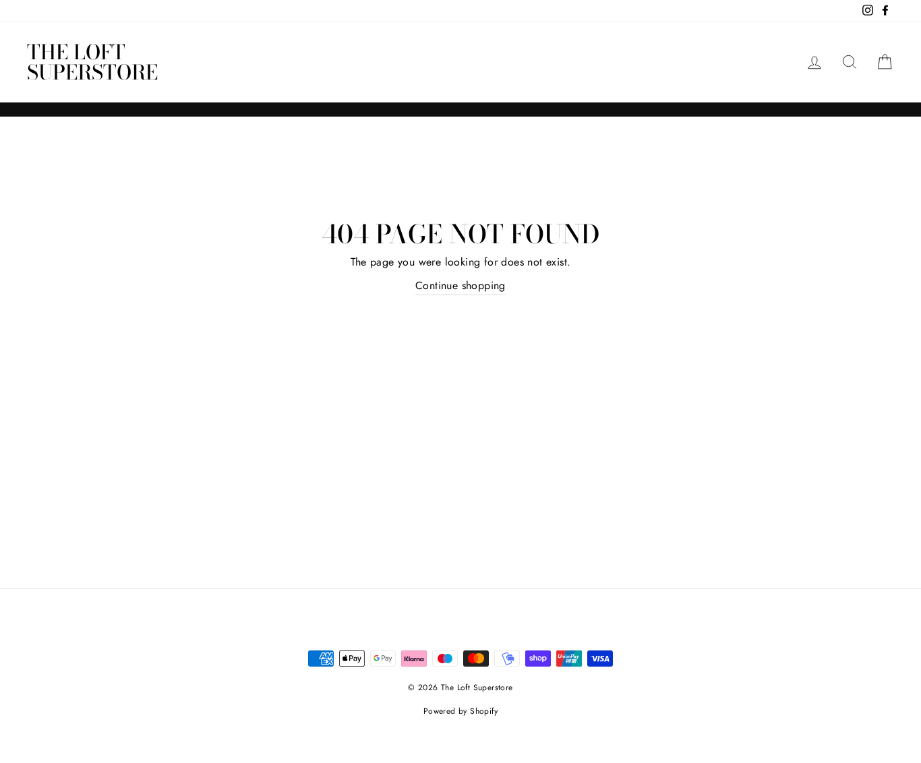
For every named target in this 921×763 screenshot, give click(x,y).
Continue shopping (460, 285)
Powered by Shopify (460, 711)
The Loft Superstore (92, 62)
